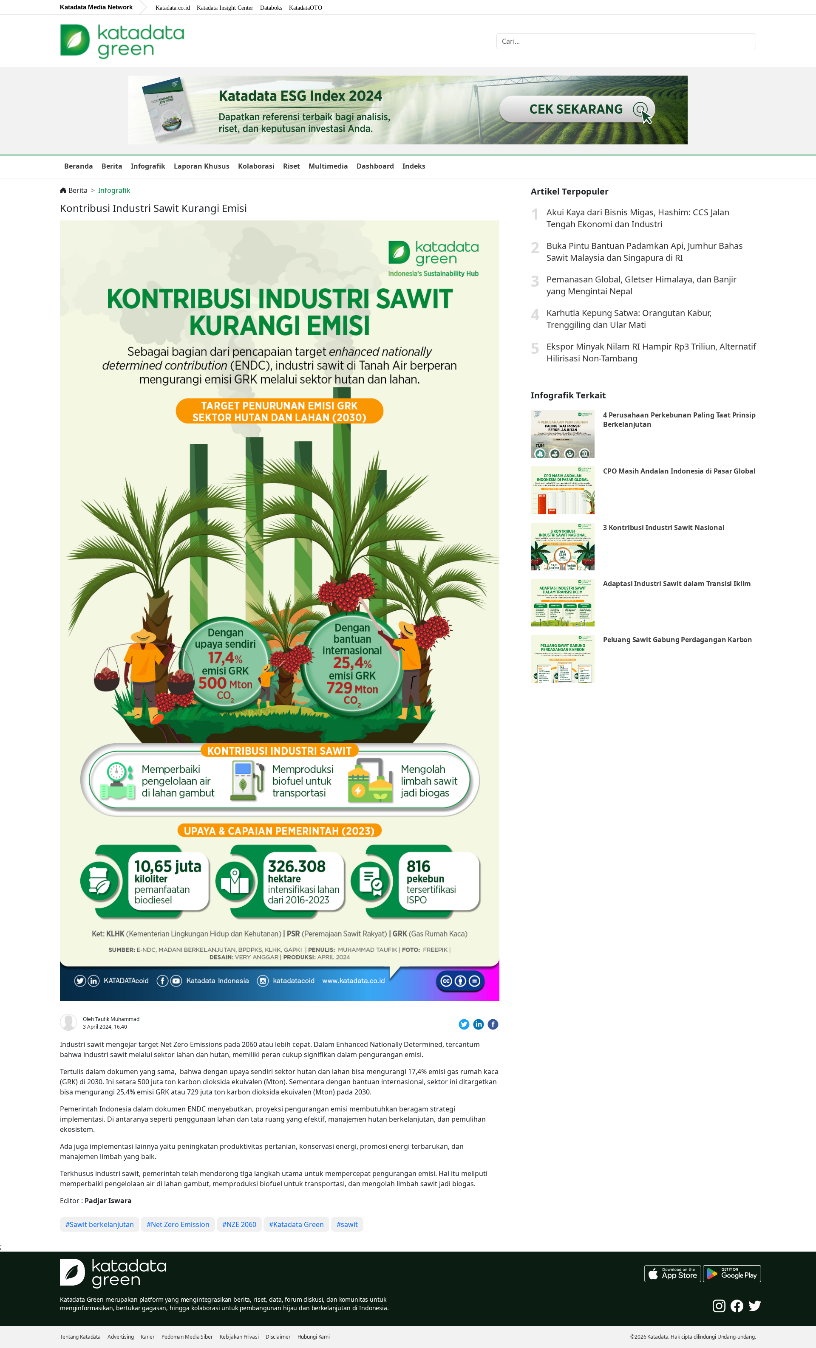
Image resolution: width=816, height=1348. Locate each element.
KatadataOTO (305, 8)
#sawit (347, 1224)
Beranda (78, 166)
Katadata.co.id (173, 8)
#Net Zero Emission (178, 1224)
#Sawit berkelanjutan (99, 1224)
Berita (112, 166)
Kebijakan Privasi (239, 1336)
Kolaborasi (256, 166)
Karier (148, 1336)
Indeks (413, 166)
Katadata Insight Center (225, 8)
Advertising (121, 1336)
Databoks (271, 8)
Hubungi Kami (314, 1336)
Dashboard (375, 166)
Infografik (148, 166)
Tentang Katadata (80, 1336)
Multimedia (328, 166)
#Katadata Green (296, 1224)
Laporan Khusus (202, 166)
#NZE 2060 (239, 1224)
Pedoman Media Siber (187, 1336)
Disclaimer (278, 1336)
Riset (291, 166)
